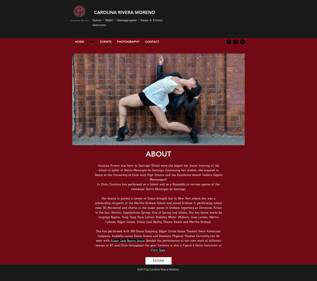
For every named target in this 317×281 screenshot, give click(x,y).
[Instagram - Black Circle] (235, 41)
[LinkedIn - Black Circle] (242, 41)
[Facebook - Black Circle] (229, 41)
